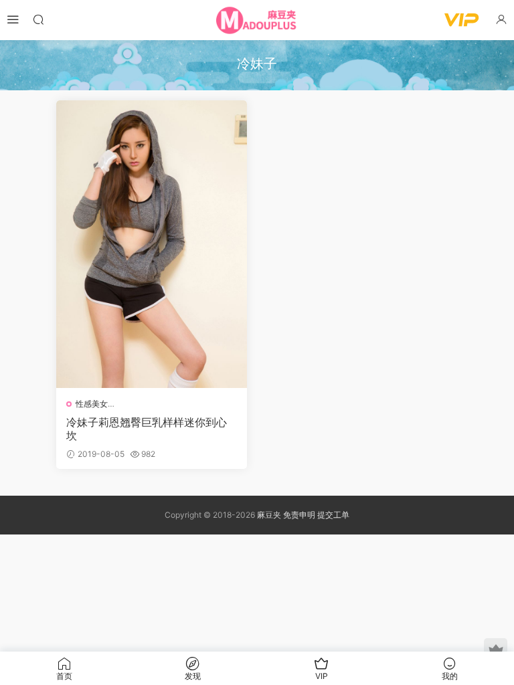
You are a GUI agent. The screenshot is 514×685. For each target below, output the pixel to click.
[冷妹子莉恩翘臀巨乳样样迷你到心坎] (151, 244)
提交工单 (333, 515)
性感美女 (92, 404)
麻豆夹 (269, 515)
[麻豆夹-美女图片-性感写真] (257, 20)
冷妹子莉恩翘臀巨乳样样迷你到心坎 (146, 428)
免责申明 (300, 515)
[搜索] (38, 19)
